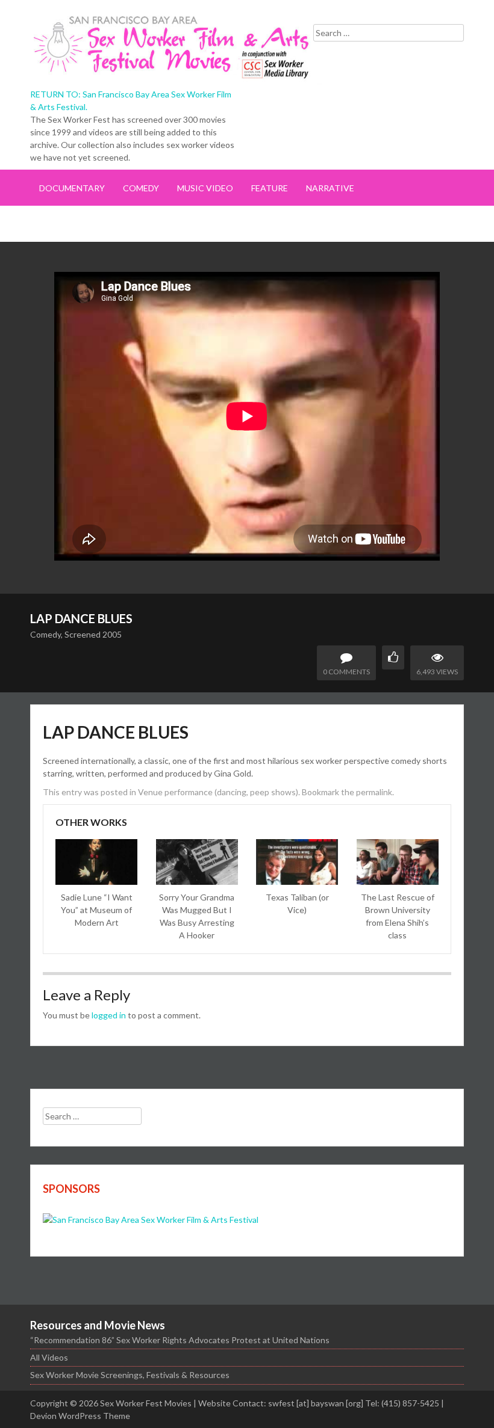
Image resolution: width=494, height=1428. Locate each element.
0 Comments (346, 671)
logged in (109, 1015)
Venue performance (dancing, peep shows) (218, 792)
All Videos (49, 1357)
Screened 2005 (93, 634)
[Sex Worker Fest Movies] (180, 45)
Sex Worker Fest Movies (146, 1403)
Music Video (205, 188)
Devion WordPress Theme (80, 1416)
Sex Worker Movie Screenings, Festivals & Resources (130, 1375)
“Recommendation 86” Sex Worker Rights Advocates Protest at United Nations (180, 1340)
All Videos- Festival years (99, 224)
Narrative (330, 188)
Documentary (72, 188)
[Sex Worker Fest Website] (150, 1219)
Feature (269, 188)
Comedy (141, 188)
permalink (374, 792)
